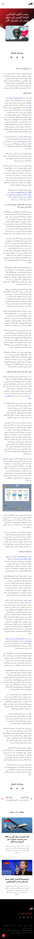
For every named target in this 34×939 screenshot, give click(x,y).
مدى (8, 192)
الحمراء (16, 98)
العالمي (17, 638)
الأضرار (29, 197)
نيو (6, 396)
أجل (11, 638)
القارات (29, 559)
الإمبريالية (28, 641)
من (7, 194)
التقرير (5, 459)
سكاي (9, 396)
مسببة (14, 194)
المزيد (10, 194)
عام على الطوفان (7, 925)
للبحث (21, 559)
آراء (15, 925)
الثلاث (25, 559)
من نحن (30, 928)
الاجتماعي (16, 559)
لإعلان (9, 576)
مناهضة (7, 638)
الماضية (18, 194)
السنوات (29, 194)
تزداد (14, 192)
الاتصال (24, 928)
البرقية (20, 98)
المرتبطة (23, 192)
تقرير (29, 105)
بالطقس (18, 192)
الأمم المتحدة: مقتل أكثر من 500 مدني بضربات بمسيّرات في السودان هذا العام (17, 839)
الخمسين (23, 194)
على (11, 192)
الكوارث (29, 192)
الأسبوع (21, 638)
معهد (7, 556)
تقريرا (25, 141)
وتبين (29, 600)
